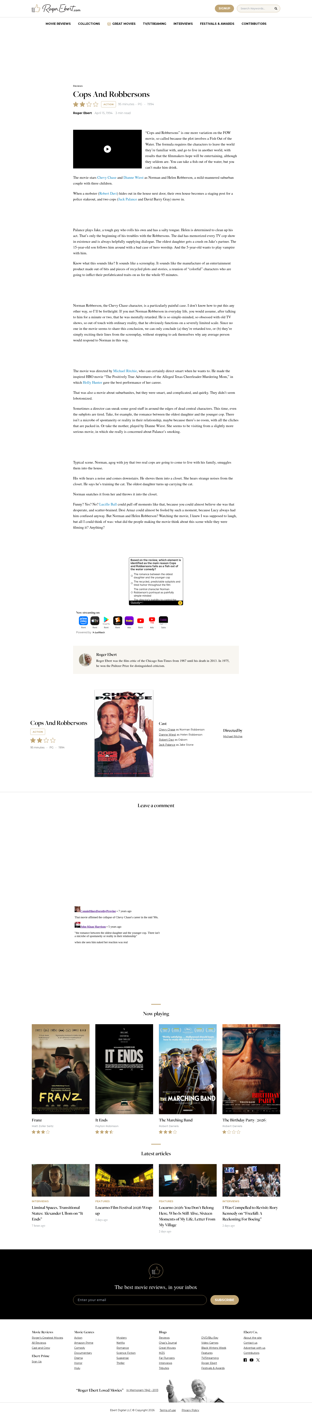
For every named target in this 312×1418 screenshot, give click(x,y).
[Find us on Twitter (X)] (258, 1360)
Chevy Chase (106, 177)
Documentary (83, 1353)
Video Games (209, 1342)
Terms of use (168, 1410)
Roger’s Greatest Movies (47, 1337)
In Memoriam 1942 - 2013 (142, 1390)
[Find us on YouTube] (252, 1360)
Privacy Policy (190, 1410)
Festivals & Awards (217, 23)
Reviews (78, 86)
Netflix (120, 1342)
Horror (78, 1363)
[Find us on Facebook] (245, 1360)
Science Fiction (126, 1353)
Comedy (79, 1348)
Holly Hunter (92, 382)
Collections (89, 23)
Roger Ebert (82, 113)
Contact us (250, 1342)
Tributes (164, 1368)
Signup (224, 8)
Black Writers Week (213, 1348)
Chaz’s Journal (168, 1342)
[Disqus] (156, 950)
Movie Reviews (58, 23)
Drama (78, 1358)
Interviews (183, 23)
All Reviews (39, 1342)
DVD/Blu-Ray (209, 1337)
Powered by (83, 632)
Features (207, 1353)
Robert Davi (108, 193)
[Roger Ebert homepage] (56, 8)
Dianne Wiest (134, 177)
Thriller (120, 1363)
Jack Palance (127, 199)
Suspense (122, 1358)
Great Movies (124, 23)
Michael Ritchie (125, 370)
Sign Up (37, 1361)
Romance (122, 1348)
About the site (253, 1337)
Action (108, 104)
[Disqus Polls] (156, 860)
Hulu (77, 1368)
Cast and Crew (41, 1348)
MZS (162, 1353)
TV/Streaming (154, 23)
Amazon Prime (83, 1342)
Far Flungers (167, 1358)
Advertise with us (254, 1348)
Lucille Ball (108, 504)
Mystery (121, 1337)
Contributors (254, 23)
